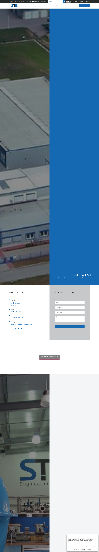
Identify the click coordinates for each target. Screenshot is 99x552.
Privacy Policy (83, 549)
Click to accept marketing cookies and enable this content (49, 357)
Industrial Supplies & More (58, 5)
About (76, 1)
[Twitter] (15, 328)
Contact (87, 1)
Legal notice (89, 549)
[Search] (64, 1)
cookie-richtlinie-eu (76, 549)
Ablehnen (82, 546)
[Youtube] (18, 328)
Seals (34, 5)
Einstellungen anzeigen (91, 546)
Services (47, 5)
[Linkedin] (21, 328)
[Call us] (9, 309)
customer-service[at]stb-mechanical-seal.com (22, 324)
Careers (81, 1)
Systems (40, 5)
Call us (13, 309)
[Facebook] (12, 328)
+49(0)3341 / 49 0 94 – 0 (17, 311)
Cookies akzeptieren (73, 546)
